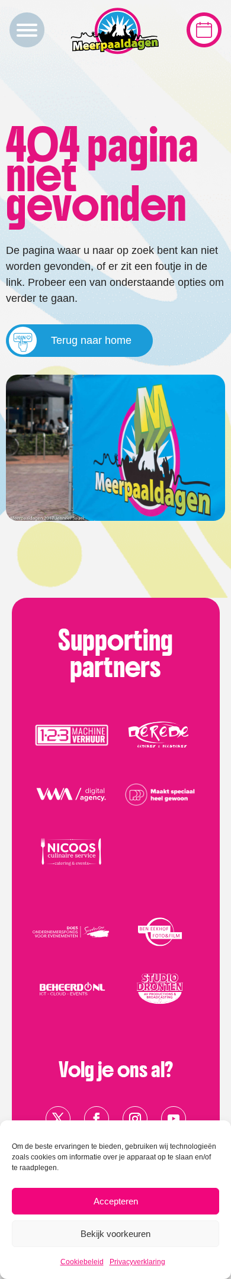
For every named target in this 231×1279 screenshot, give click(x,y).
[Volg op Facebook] (96, 1118)
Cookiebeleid (82, 1262)
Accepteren (116, 1201)
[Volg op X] (58, 1118)
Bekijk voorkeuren (115, 1234)
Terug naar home (91, 340)
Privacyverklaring (137, 1262)
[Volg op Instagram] (135, 1118)
